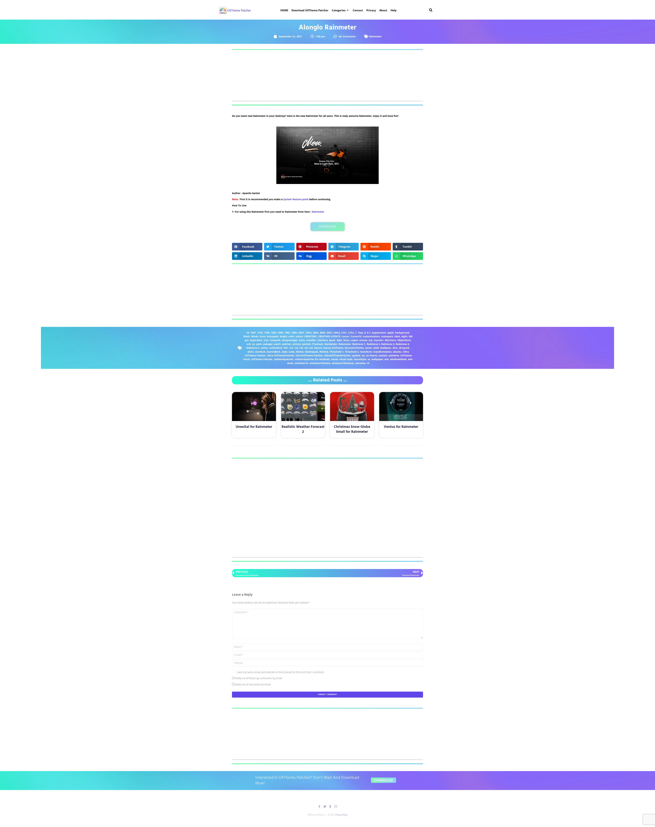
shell (376, 347)
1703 (260, 332)
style (284, 351)
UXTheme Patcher (261, 359)
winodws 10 (362, 363)
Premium (317, 344)
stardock (260, 351)
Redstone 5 (252, 347)
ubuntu (397, 351)
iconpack (275, 340)
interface (322, 340)
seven (368, 347)
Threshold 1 (337, 351)
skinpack (404, 347)
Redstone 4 (402, 344)
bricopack (273, 336)
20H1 (329, 332)
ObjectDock (404, 340)
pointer (306, 344)
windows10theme (319, 363)
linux (346, 340)
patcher (286, 344)
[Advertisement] (327, 77)
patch (277, 344)
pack (259, 344)
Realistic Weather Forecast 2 (303, 429)
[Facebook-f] (319, 806)
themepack (311, 351)
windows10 (301, 363)
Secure (318, 347)
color (291, 336)
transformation (382, 351)
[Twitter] (324, 806)
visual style (345, 359)
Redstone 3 (387, 344)
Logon (354, 340)
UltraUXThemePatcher (337, 355)
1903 (287, 332)
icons (302, 340)
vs (369, 359)
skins (251, 351)
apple (390, 332)
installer (311, 340)
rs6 (311, 347)
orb (249, 344)
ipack (332, 340)
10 (247, 332)
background (402, 332)
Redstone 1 (358, 344)
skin (394, 347)
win (386, 359)
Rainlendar (331, 344)
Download (327, 226)
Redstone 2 (373, 344)
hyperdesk (256, 340)
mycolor (378, 340)
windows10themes (343, 363)
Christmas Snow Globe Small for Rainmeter (352, 429)
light (339, 340)
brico (263, 336)
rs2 (291, 347)
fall (410, 336)
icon (266, 340)
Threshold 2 (352, 351)
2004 (315, 332)
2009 (322, 332)
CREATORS (310, 336)
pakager (268, 344)
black (246, 336)
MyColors (390, 340)
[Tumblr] (330, 806)
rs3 (296, 347)
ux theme (371, 355)
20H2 (337, 332)
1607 (253, 332)
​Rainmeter (318, 211)
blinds (254, 336)
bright (283, 336)
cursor (345, 336)
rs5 (306, 347)
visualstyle (360, 359)
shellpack (385, 347)
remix (264, 347)
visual (334, 359)
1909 (294, 332)
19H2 (308, 332)
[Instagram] (335, 806)
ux (363, 355)
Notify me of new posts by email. (253, 684)
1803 (273, 332)
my (370, 340)
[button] (340, 10)
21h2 (351, 332)
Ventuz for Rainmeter (401, 427)
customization (371, 336)
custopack (387, 336)
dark (397, 336)
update (356, 355)
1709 (267, 332)
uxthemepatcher (283, 359)
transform (366, 351)
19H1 (301, 332)
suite (291, 351)
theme (299, 351)
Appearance (379, 332)
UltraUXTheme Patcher (309, 355)
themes (323, 351)
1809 (280, 332)
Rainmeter (375, 36)
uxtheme (393, 355)
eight (404, 336)
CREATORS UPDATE (329, 336)
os (253, 344)
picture (297, 344)
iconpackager (289, 340)
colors (299, 336)
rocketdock (275, 347)
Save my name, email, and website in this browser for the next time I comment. (280, 672)
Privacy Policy (341, 814)
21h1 (344, 332)
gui (246, 340)
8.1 (368, 332)
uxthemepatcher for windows (312, 359)
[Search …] (431, 10)
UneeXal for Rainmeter (254, 427)
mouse (363, 340)
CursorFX (356, 336)
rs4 (301, 347)
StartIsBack (273, 351)
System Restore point (296, 199)
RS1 (286, 347)
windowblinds (398, 359)
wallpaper (377, 359)
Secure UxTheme (333, 347)
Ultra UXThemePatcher (280, 355)
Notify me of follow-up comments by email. (258, 678)
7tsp (360, 332)
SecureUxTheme (354, 347)
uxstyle (383, 355)
